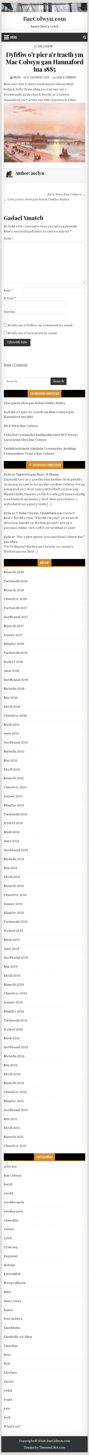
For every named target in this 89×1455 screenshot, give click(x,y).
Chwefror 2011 (15, 1146)
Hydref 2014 (13, 823)
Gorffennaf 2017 (16, 617)
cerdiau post (13, 1211)
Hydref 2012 (13, 1029)
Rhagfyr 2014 (14, 805)
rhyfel (8, 1381)
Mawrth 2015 (14, 778)
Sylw (9, 238)
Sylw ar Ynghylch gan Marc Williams (31, 474)
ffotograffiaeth (15, 1283)
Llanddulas (12, 1328)
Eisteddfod (12, 1274)
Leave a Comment (66, 77)
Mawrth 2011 (13, 1137)
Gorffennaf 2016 (16, 680)
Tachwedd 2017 (16, 608)
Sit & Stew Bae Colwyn (21, 426)
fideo (7, 1292)
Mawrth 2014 (14, 886)
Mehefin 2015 (14, 751)
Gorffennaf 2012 (16, 1047)
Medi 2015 (12, 724)
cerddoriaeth (14, 1202)
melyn (17, 77)
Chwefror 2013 (15, 993)
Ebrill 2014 (12, 877)
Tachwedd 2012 (16, 1020)
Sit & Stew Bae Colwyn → (66, 194)
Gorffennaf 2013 (16, 957)
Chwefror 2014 (15, 895)
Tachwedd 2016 (16, 653)
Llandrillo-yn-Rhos (18, 1337)
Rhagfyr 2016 (14, 644)
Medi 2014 (11, 832)
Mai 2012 (11, 1065)
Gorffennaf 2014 (16, 850)
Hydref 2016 (13, 662)
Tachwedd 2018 (16, 581)
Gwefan (9, 312)
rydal (8, 1390)
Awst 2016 (11, 671)
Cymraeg (11, 1247)
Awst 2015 (11, 733)
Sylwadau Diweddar (47, 464)
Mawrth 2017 (14, 626)
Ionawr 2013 (13, 1002)
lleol (7, 1355)
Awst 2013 (11, 949)
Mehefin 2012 (14, 1056)
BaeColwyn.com (44, 18)
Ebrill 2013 (12, 975)
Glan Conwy (13, 1301)
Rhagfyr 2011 (14, 1101)
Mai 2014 (10, 868)
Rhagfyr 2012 (14, 1011)
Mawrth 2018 (14, 590)
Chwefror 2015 (15, 787)
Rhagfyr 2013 (14, 913)
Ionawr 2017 (13, 635)
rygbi (8, 1399)
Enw (8, 290)
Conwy (9, 1229)
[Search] (84, 37)
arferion (10, 1166)
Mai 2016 (11, 697)
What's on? (12, 1426)
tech (7, 1417)
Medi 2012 (12, 1038)
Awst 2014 (11, 841)
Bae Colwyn (45, 46)
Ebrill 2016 (12, 706)
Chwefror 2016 (15, 715)
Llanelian (11, 1346)
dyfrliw (9, 1265)
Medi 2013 (12, 940)
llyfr (7, 1363)
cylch (8, 1238)
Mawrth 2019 (14, 572)
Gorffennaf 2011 (16, 1110)
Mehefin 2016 (14, 688)
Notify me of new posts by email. (32, 333)
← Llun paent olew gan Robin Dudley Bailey (36, 199)
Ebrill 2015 (12, 769)
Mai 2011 (10, 1119)
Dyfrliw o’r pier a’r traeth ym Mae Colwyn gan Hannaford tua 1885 (44, 61)
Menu (13, 37)
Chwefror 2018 (15, 599)
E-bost (10, 298)
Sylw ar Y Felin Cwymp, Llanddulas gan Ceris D (39, 513)
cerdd (8, 1193)
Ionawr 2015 (13, 796)
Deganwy (11, 1256)
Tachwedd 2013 (16, 922)
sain (7, 1408)
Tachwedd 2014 (15, 814)
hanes (8, 1310)
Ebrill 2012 (12, 1074)
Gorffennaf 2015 (16, 742)
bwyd (8, 1184)
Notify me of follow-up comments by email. (40, 325)
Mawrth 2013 (14, 984)
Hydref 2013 (13, 931)
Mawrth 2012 (14, 1083)
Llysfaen (10, 1372)
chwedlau (11, 1220)
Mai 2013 (11, 966)
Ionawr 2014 (13, 904)
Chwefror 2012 (15, 1092)
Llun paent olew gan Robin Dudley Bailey (35, 403)
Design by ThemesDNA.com (44, 1447)
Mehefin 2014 (14, 859)
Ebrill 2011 (12, 1128)
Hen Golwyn (13, 1319)
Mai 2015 (11, 760)
